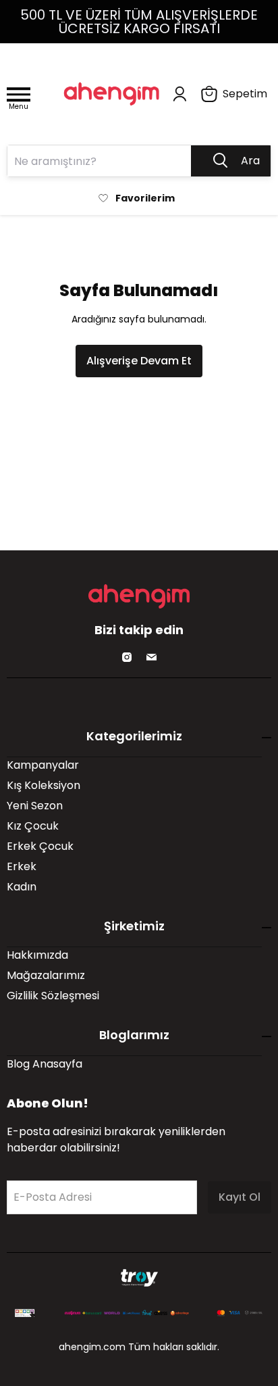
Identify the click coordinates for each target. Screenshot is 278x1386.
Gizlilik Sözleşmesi (53, 995)
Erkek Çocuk (40, 846)
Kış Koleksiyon (43, 785)
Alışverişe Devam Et (139, 360)
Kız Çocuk (33, 826)
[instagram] (126, 657)
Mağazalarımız (46, 975)
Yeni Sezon (35, 805)
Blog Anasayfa (44, 1064)
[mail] (151, 657)
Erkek (21, 866)
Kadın (21, 886)
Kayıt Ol (239, 1197)
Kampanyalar (43, 765)
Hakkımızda (37, 955)
